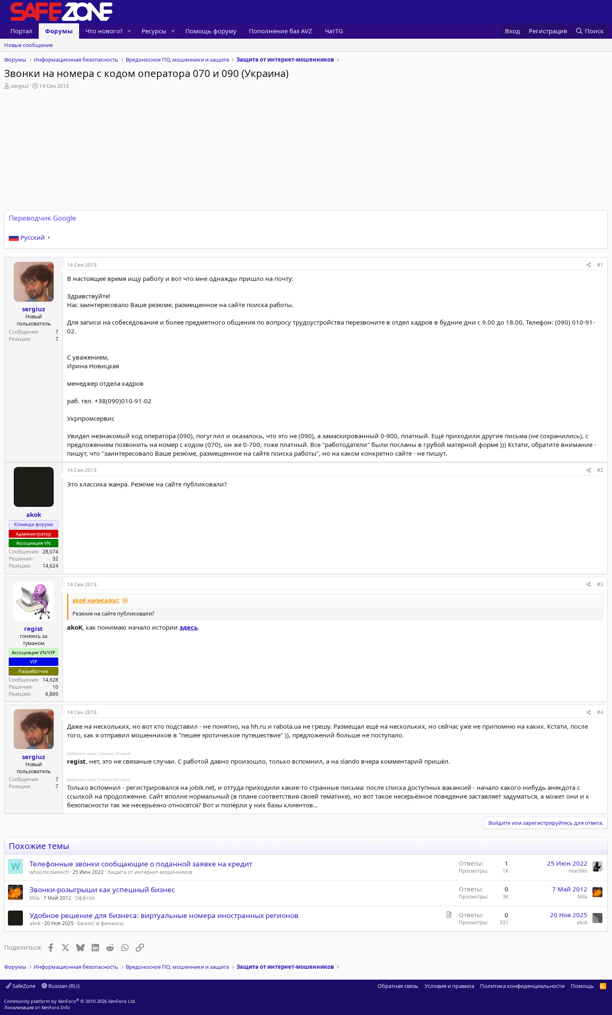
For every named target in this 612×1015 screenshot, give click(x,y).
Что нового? (104, 31)
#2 (600, 470)
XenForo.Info (55, 1007)
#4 (600, 712)
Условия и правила (449, 986)
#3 (600, 584)
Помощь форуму (210, 31)
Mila (35, 897)
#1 (600, 264)
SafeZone (23, 986)
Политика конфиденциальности (522, 986)
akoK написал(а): (95, 600)
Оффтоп (85, 897)
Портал (21, 31)
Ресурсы (154, 31)
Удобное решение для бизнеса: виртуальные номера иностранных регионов (164, 915)
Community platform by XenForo (70, 1001)
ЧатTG (334, 31)
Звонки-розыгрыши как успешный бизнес (102, 889)
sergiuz (20, 85)
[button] (129, 31)
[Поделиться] (588, 265)
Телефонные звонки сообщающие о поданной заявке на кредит (141, 864)
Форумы (59, 31)
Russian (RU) (63, 986)
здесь (188, 627)
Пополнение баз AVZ (280, 31)
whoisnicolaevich (49, 872)
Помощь (582, 986)
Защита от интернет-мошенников (149, 872)
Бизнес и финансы (100, 923)
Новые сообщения (28, 45)
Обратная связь (398, 986)
